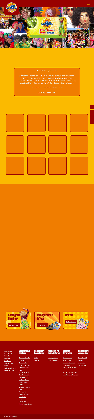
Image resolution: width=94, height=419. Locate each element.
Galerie (21, 399)
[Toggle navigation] (88, 4)
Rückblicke (22, 397)
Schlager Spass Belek (70, 367)
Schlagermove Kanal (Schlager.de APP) (10, 365)
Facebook (7, 361)
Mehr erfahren (14, 325)
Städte (36, 358)
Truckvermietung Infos (24, 388)
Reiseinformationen (25, 404)
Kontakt (7, 356)
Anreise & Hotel (24, 375)
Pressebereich (9, 370)
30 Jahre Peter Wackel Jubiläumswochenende (70, 374)
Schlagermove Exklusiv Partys (53, 359)
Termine (36, 360)
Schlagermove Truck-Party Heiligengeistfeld (24, 363)
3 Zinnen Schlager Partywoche (69, 364)
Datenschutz (8, 353)
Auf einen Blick (24, 372)
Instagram (7, 358)
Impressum (8, 351)
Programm (22, 401)
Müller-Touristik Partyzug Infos (24, 379)
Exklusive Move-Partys (24, 369)
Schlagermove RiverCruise (67, 359)
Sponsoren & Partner (23, 383)
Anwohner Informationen (23, 393)
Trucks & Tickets (24, 358)
